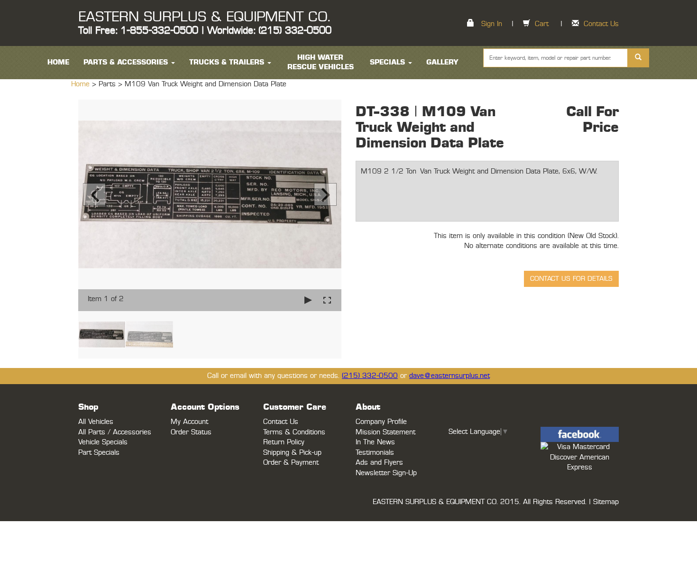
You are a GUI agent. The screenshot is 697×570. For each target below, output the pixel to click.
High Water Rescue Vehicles (320, 62)
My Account (189, 421)
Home (81, 84)
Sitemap (606, 502)
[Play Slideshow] (308, 300)
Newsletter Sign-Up (386, 473)
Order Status (191, 432)
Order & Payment (291, 462)
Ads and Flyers (379, 462)
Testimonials (375, 452)
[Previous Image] (94, 194)
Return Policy (283, 442)
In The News (375, 442)
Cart (542, 24)
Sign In (491, 24)
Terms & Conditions (294, 432)
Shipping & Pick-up (292, 452)
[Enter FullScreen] (327, 300)
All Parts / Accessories (114, 432)
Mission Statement (385, 432)
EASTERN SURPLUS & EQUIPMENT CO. (204, 17)
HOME (58, 62)
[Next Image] (325, 194)
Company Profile (381, 421)
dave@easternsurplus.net (449, 375)
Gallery (442, 62)
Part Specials (98, 452)
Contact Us (601, 24)
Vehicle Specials (103, 442)
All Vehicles (95, 421)
